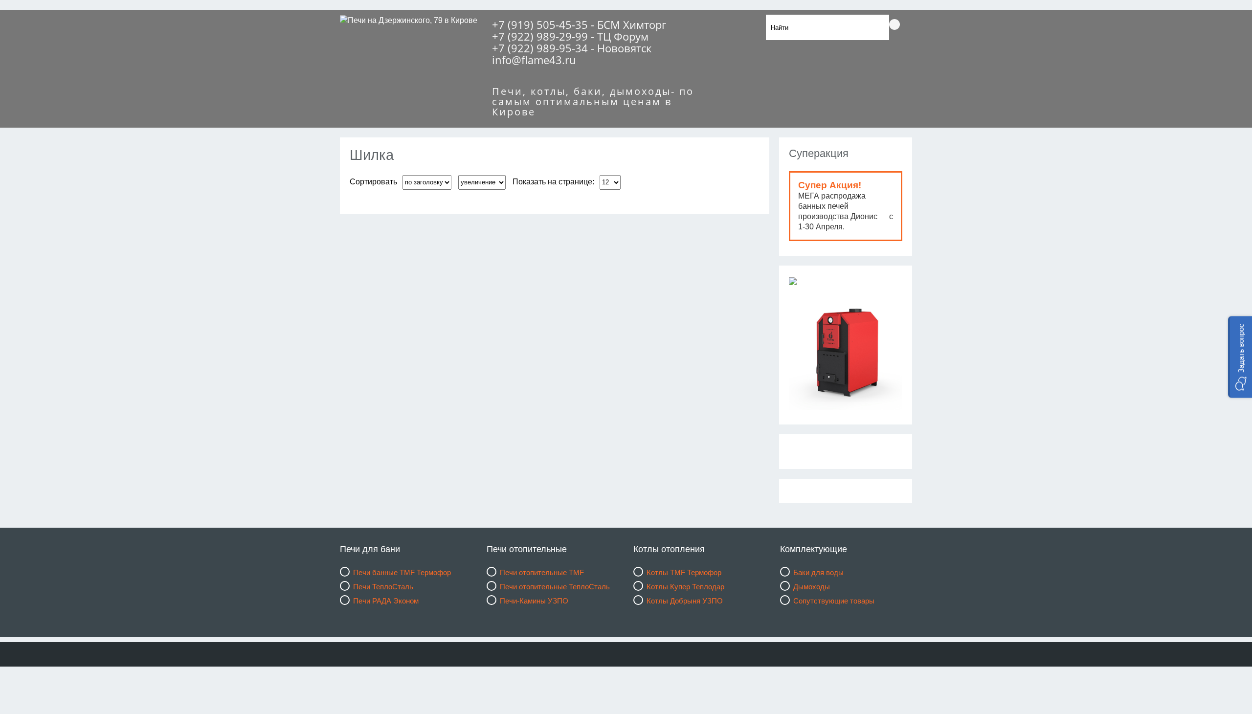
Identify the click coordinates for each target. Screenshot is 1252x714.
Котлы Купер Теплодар (685, 586)
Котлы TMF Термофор (684, 572)
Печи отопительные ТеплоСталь (555, 586)
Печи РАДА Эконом (386, 601)
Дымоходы (811, 586)
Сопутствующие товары (833, 601)
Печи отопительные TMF (542, 572)
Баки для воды (818, 572)
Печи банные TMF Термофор (402, 572)
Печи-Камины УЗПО (534, 601)
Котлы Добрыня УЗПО (685, 601)
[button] (1240, 357)
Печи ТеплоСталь (383, 586)
